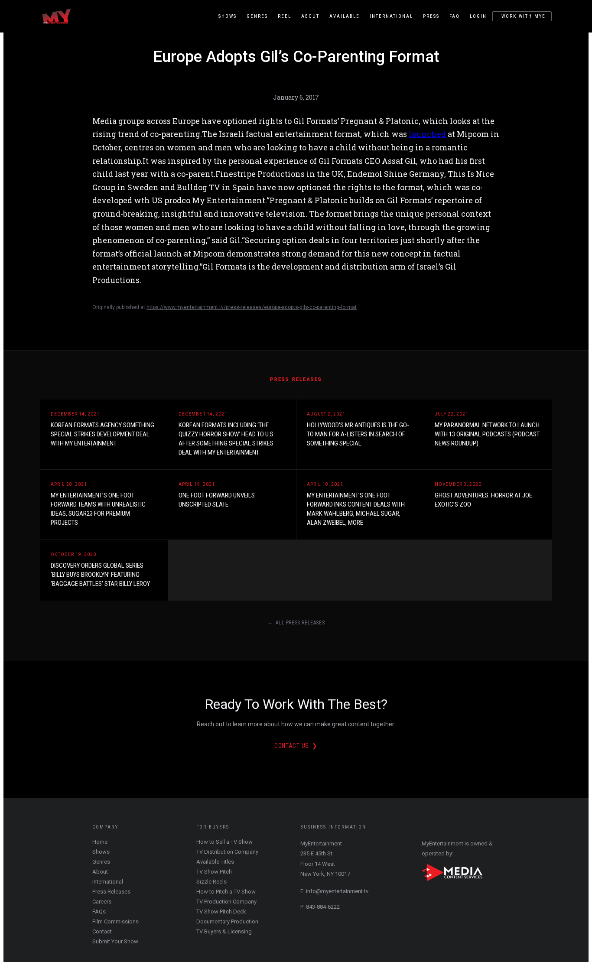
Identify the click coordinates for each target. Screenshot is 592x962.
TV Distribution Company (227, 851)
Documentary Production (227, 921)
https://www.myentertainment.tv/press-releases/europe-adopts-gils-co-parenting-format (251, 307)
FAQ (454, 16)
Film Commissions (115, 921)
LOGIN (478, 16)
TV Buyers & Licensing (224, 931)
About (100, 871)
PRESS (431, 16)
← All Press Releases (296, 623)
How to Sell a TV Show (224, 841)
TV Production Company (226, 901)
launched (427, 134)
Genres (101, 861)
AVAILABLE (344, 16)
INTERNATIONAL (391, 16)
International (107, 881)
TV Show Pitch (214, 871)
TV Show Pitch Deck (221, 911)
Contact (102, 931)
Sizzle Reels (211, 881)
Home (99, 841)
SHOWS (227, 16)
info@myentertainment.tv (337, 891)
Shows (101, 851)
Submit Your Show (115, 941)
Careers (101, 901)
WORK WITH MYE (523, 16)
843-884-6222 (323, 907)
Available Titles (215, 861)
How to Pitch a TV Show (226, 891)
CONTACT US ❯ (296, 745)
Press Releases (111, 891)
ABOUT (310, 16)
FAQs (99, 911)
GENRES (257, 16)
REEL (284, 16)
